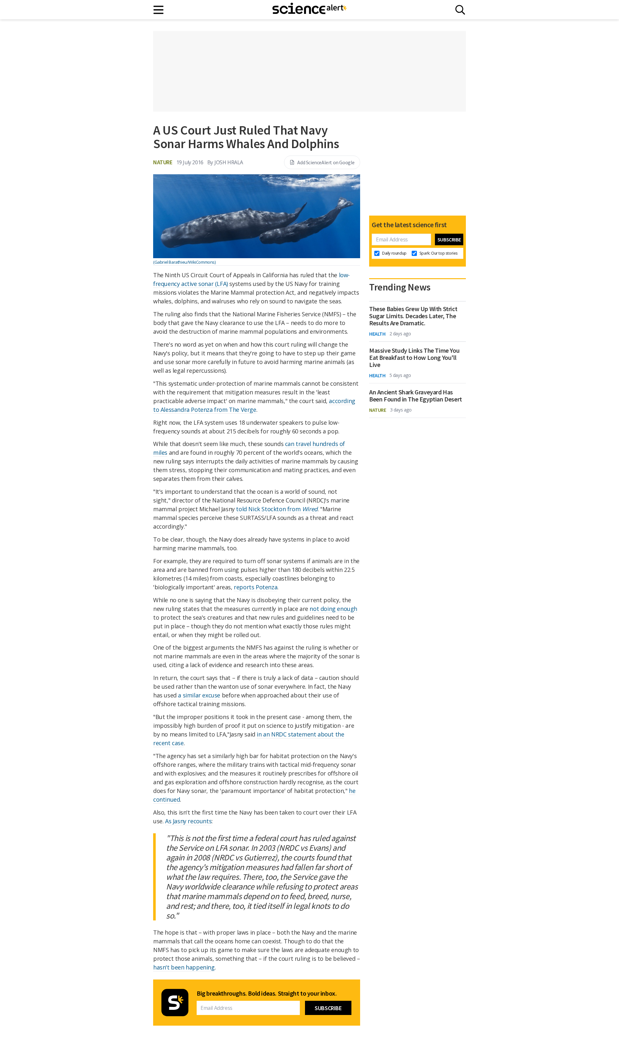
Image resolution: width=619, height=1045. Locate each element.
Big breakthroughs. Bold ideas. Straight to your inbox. (267, 993)
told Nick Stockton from (276, 509)
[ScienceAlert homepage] (309, 9)
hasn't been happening (184, 967)
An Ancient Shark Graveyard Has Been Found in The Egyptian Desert (415, 396)
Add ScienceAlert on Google (326, 162)
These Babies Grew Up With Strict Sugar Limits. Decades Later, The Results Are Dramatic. (413, 316)
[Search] (460, 9)
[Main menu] (158, 9)
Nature (162, 162)
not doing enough (333, 609)
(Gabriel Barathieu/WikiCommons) (184, 262)
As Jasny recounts (188, 821)
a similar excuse (199, 695)
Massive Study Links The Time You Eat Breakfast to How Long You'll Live (414, 357)
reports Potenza (255, 587)
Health (377, 333)
